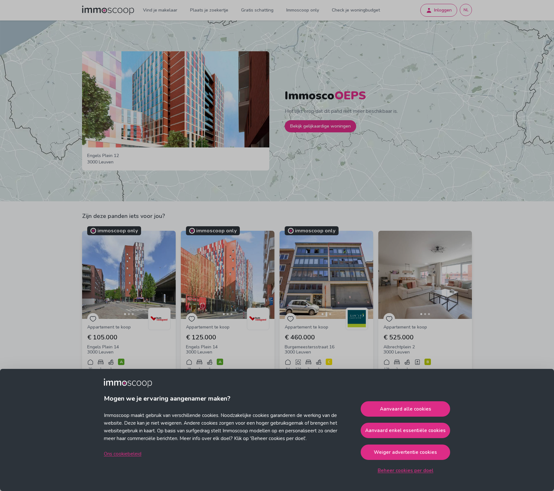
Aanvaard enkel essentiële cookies (405, 430)
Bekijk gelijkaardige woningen (320, 126)
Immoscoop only (302, 10)
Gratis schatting (257, 10)
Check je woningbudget (356, 10)
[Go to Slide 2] (129, 314)
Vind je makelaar (160, 10)
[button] (129, 275)
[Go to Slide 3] (133, 314)
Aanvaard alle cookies (405, 409)
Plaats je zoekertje (209, 10)
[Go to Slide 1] (125, 314)
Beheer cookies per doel (405, 470)
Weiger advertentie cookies (405, 452)
